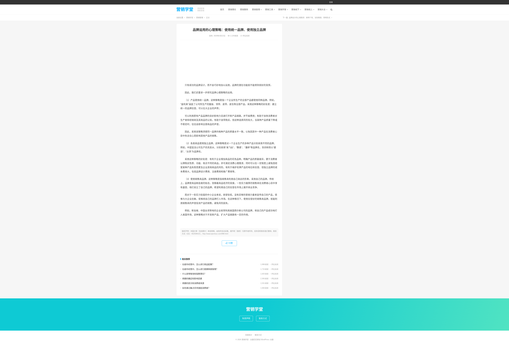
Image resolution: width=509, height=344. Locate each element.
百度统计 (248, 335)
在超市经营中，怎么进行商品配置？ (198, 264)
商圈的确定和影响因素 (192, 278)
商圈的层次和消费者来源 (193, 283)
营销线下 (295, 9)
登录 (331, 2)
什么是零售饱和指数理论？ (194, 274)
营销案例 (244, 9)
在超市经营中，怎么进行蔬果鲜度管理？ (200, 269)
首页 (222, 9)
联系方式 (263, 318)
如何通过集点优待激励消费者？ (196, 288)
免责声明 (246, 318)
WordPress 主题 (267, 340)
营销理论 (232, 9)
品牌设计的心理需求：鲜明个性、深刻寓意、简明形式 (309, 18)
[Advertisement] (229, 61)
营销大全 (322, 9)
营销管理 (256, 9)
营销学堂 (184, 9)
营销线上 (308, 9)
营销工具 (269, 9)
